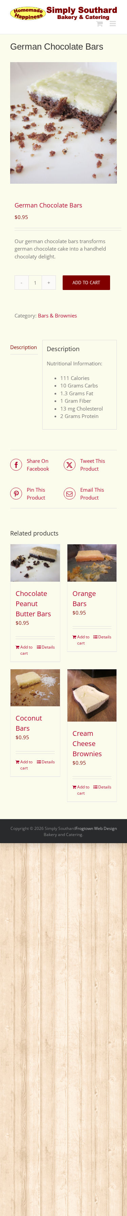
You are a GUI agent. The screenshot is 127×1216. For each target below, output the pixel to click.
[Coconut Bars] (35, 687)
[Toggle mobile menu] (113, 23)
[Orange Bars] (92, 562)
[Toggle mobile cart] (99, 23)
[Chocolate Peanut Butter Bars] (35, 562)
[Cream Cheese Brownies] (92, 695)
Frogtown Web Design (96, 828)
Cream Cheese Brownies (87, 743)
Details (48, 647)
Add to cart (86, 282)
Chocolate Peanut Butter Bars (33, 603)
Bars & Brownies (57, 315)
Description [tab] (23, 347)
